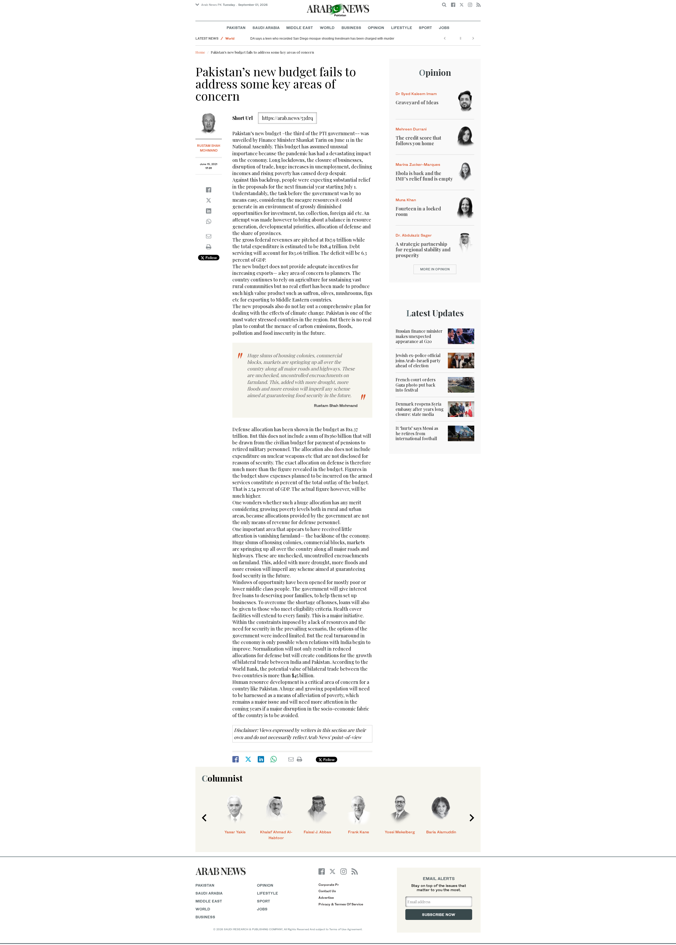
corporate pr (328, 885)
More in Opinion (435, 269)
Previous (204, 817)
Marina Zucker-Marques (418, 164)
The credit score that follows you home (418, 141)
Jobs (444, 27)
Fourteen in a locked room (418, 211)
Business (351, 27)
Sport (425, 27)
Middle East (299, 27)
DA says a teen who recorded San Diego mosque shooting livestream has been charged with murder (322, 38)
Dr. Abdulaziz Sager (414, 235)
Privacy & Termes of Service (340, 904)
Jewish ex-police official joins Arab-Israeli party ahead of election (418, 360)
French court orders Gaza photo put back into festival (415, 384)
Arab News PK (211, 5)
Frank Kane (358, 832)
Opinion (376, 27)
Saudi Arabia (266, 27)
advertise (326, 898)
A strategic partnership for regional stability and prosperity (423, 249)
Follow (210, 257)
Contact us (327, 891)
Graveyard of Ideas (417, 102)
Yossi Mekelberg (400, 832)
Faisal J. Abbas (317, 832)
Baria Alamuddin (441, 832)
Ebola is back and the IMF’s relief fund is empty (424, 176)
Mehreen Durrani (411, 129)
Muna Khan (406, 200)
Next (471, 817)
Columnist (222, 778)
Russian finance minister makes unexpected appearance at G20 (419, 336)
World (327, 27)
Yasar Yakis (235, 832)
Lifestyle (401, 27)
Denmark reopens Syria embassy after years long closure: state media (420, 409)
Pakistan (236, 27)
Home (200, 52)
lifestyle (267, 893)
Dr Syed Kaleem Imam (416, 93)
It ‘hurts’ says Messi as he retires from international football (417, 433)
